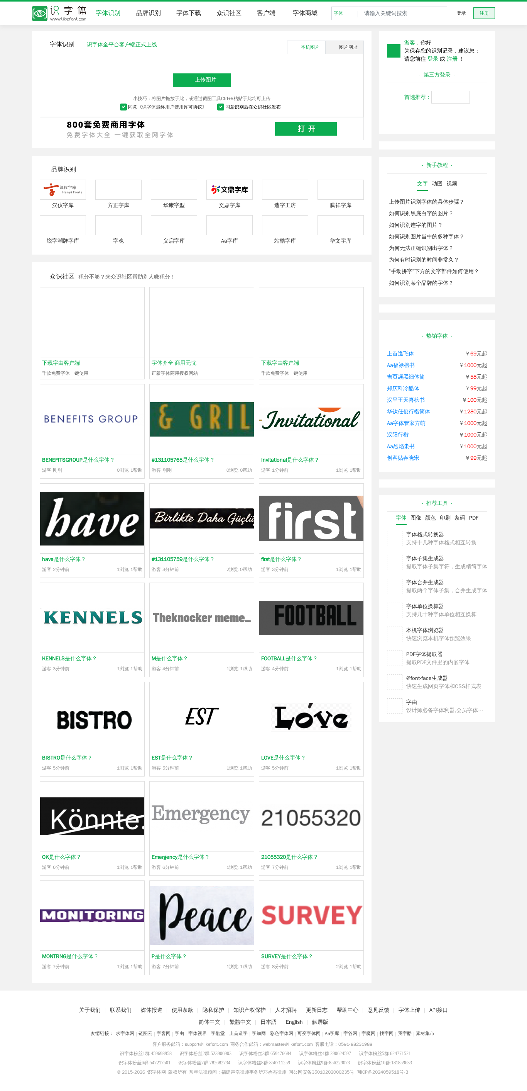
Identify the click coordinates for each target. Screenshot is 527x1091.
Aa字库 (332, 1033)
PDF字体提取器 (424, 654)
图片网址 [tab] (348, 47)
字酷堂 (218, 1033)
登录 (461, 13)
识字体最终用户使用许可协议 (172, 107)
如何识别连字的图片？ (416, 225)
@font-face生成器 (427, 678)
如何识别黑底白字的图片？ (421, 213)
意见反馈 (378, 1010)
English (294, 1022)
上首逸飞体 (400, 353)
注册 (484, 13)
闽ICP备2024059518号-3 (382, 1072)
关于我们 (90, 1010)
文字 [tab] (422, 183)
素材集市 (425, 1033)
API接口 (438, 1010)
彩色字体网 (281, 1033)
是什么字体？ (78, 460)
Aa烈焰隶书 (401, 446)
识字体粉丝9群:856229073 (324, 1063)
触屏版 (320, 1022)
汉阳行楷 (398, 435)
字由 (411, 702)
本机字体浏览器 (425, 630)
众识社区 (229, 13)
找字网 (387, 1033)
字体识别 (108, 13)
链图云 (145, 1033)
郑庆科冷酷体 (403, 388)
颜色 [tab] (430, 518)
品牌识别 (148, 13)
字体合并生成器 (425, 582)
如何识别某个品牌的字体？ (421, 283)
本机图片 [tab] (310, 47)
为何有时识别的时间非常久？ (424, 260)
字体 (338, 13)
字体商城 (305, 13)
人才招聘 (286, 1010)
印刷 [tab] (445, 518)
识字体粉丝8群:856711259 (264, 1063)
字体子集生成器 (425, 558)
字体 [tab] (401, 518)
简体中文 (209, 1022)
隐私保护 (213, 1010)
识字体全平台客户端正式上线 (122, 44)
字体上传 (409, 1010)
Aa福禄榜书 (401, 365)
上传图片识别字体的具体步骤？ (427, 202)
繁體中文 (240, 1022)
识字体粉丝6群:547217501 (144, 1063)
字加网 (259, 1033)
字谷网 (350, 1033)
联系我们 (121, 1010)
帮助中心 (347, 1010)
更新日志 (317, 1010)
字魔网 (368, 1033)
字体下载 (188, 13)
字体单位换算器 (425, 606)
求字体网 (125, 1033)
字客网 (164, 1033)
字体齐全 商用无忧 (174, 363)
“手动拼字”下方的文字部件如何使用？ (434, 271)
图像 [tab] (415, 518)
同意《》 (167, 107)
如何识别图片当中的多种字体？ (427, 236)
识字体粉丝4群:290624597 (325, 1053)
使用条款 (182, 1010)
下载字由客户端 (61, 363)
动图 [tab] (437, 183)
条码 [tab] (459, 518)
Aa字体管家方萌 (406, 423)
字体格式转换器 (425, 534)
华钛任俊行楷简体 (408, 411)
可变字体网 (309, 1033)
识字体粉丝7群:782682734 (204, 1063)
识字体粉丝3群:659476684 (265, 1053)
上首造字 (238, 1033)
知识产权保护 (249, 1010)
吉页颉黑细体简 (406, 377)
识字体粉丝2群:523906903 (205, 1053)
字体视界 (197, 1033)
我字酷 (405, 1033)
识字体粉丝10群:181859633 (385, 1063)
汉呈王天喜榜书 (406, 400)
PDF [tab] (473, 518)
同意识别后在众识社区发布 (253, 107)
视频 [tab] (451, 183)
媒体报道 (151, 1010)
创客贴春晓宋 (403, 458)
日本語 (268, 1022)
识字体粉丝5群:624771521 (385, 1053)
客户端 (266, 13)
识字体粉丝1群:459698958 (146, 1053)
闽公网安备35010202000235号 (321, 1072)
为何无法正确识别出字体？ (421, 248)
